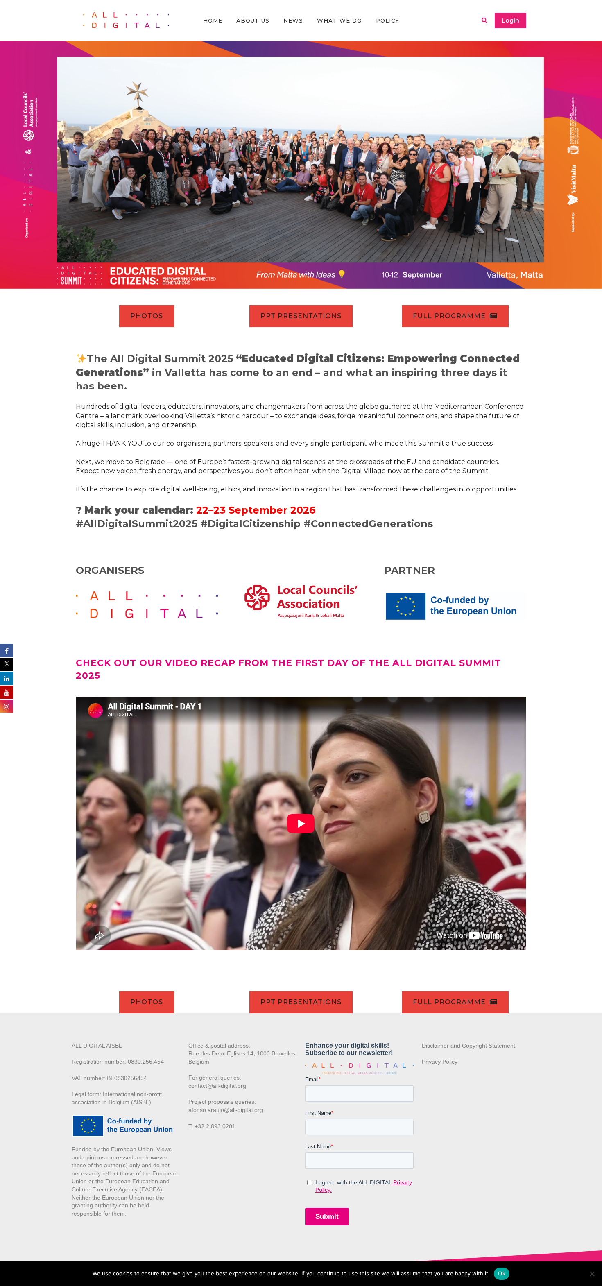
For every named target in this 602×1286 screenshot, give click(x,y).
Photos (146, 316)
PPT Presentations (301, 316)
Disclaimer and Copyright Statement (468, 1045)
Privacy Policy (439, 1061)
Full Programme (449, 316)
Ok (501, 1273)
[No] (592, 1274)
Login (510, 20)
